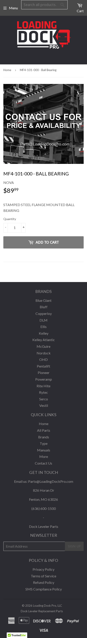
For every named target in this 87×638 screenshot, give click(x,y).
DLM (43, 320)
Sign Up (74, 546)
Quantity (9, 219)
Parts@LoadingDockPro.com (50, 481)
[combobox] (44, 4)
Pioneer (44, 372)
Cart (80, 11)
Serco (43, 399)
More (43, 456)
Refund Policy (43, 582)
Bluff (44, 307)
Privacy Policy (43, 569)
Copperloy (43, 313)
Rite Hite (43, 386)
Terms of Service (43, 576)
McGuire (43, 346)
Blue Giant (43, 300)
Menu (13, 8)
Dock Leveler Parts (43, 526)
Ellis (43, 326)
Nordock (44, 353)
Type (44, 443)
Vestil (43, 405)
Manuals (43, 450)
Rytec (43, 392)
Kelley (43, 333)
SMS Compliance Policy (43, 589)
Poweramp (43, 379)
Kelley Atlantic (43, 340)
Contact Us (43, 463)
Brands (43, 437)
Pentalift (43, 366)
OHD (43, 359)
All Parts (43, 430)
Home (7, 70)
